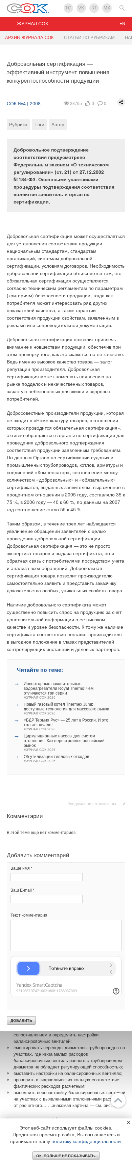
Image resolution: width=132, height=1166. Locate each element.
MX (107, 7)
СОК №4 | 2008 (24, 103)
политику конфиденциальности (86, 1141)
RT (94, 7)
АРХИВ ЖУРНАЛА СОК (29, 37)
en (122, 23)
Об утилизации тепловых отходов (56, 758)
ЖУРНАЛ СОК (32, 23)
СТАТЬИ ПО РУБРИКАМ (89, 37)
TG (68, 7)
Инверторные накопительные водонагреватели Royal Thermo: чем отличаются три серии (58, 690)
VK (81, 7)
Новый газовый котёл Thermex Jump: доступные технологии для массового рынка (66, 708)
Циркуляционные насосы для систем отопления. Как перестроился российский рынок (64, 743)
